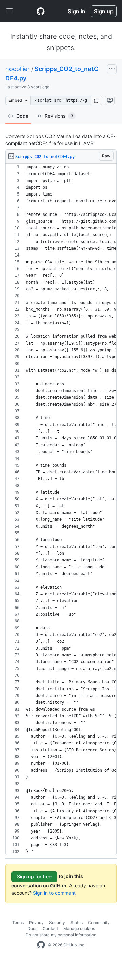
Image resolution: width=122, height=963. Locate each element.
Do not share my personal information (61, 934)
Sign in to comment (54, 893)
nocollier (17, 69)
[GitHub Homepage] (41, 945)
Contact (50, 928)
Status (76, 922)
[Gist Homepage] (41, 11)
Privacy (36, 922)
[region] (61, 509)
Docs (32, 928)
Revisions (59, 116)
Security (57, 922)
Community (99, 922)
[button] (96, 100)
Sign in (76, 11)
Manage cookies (79, 928)
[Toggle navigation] (9, 11)
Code (22, 116)
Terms (18, 922)
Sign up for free (34, 876)
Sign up (104, 11)
